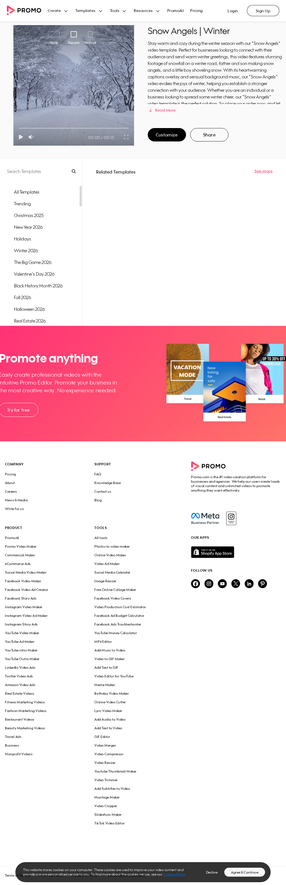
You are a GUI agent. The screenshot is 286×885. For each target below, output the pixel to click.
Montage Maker (107, 797)
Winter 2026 (26, 250)
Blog (98, 500)
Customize (167, 135)
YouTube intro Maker (21, 650)
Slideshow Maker (108, 814)
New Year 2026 (28, 227)
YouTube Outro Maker (22, 659)
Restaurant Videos (19, 719)
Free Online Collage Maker (115, 590)
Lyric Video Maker (108, 711)
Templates (85, 10)
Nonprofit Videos (18, 754)
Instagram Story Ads (21, 624)
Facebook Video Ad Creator (26, 590)
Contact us (102, 491)
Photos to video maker (112, 546)
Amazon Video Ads (20, 685)
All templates (26, 192)
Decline (212, 872)
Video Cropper (105, 806)
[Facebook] (205, 518)
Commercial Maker (20, 555)
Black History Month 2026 (38, 285)
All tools (101, 538)
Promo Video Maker (21, 546)
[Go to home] (27, 11)
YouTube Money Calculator (115, 633)
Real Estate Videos (19, 693)
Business (12, 745)
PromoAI (175, 10)
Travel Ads (13, 737)
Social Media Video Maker (25, 572)
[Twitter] (235, 584)
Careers (11, 491)
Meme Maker (104, 685)
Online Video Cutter (110, 702)
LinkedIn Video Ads (20, 667)
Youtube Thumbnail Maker (115, 771)
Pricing (196, 10)
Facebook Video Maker (23, 581)
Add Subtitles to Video (112, 789)
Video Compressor (108, 754)
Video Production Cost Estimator (120, 607)
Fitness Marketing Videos (25, 702)
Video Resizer (105, 763)
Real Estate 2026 (30, 321)
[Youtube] (222, 584)
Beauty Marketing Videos (25, 728)
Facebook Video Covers (112, 598)
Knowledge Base (107, 483)
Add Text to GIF (106, 667)
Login (233, 10)
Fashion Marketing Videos (25, 711)
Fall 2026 (22, 297)
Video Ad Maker (107, 564)
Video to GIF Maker (109, 659)
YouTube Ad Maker (19, 641)
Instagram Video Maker (23, 607)
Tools (115, 10)
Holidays (22, 239)
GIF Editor (102, 737)
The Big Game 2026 (32, 262)
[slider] (19, 128)
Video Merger (105, 745)
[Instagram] (231, 518)
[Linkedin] (249, 584)
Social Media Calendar (112, 572)
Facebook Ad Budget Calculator (119, 616)
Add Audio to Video (109, 719)
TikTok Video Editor (109, 823)
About (10, 483)
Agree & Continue (244, 872)
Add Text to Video (108, 728)
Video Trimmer (106, 780)
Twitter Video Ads (19, 676)
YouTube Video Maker (22, 633)
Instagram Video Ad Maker (26, 616)
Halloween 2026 (29, 309)
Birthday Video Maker (111, 693)
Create (54, 10)
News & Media (16, 500)
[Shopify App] (236, 552)
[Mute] (31, 137)
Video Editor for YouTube (114, 676)
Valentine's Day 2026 (34, 274)
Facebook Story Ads (20, 598)
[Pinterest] (262, 584)
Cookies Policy (174, 874)
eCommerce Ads (18, 564)
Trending (22, 203)
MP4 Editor (103, 641)
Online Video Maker (110, 555)
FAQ (97, 474)
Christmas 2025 (29, 215)
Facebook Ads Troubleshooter (117, 624)
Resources (143, 10)
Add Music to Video (109, 650)
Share (209, 135)
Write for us (14, 509)
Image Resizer (105, 581)
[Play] (20, 137)
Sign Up (263, 10)
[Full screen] (126, 137)
